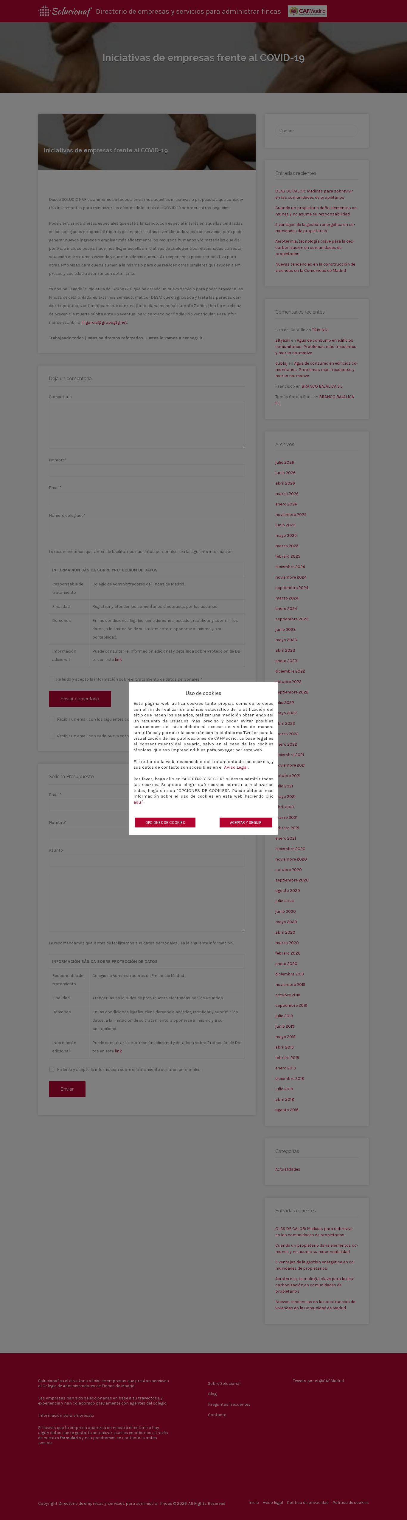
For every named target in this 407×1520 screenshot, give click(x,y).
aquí (138, 802)
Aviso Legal (236, 767)
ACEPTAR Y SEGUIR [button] (246, 822)
